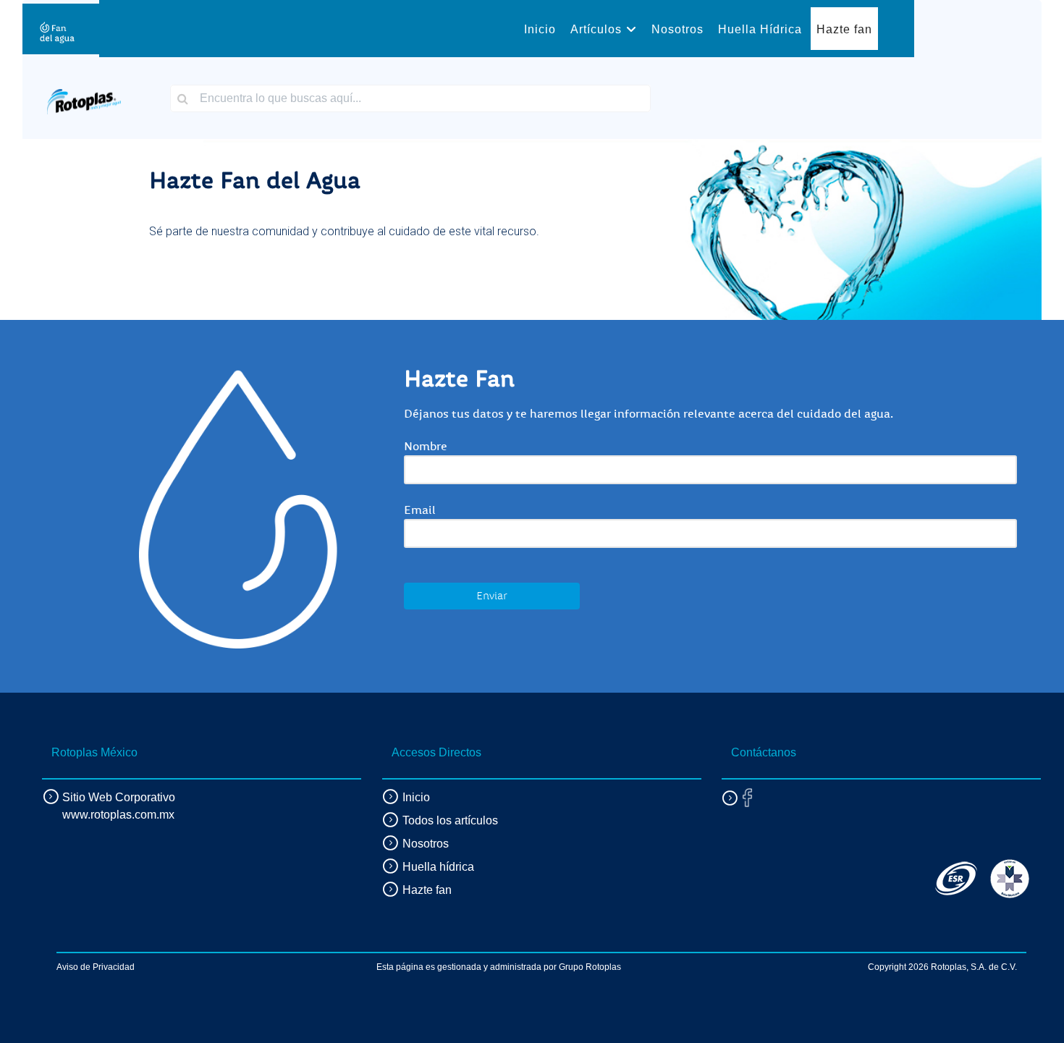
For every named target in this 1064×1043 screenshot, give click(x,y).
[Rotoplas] (84, 97)
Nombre (425, 446)
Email (420, 510)
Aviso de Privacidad (95, 967)
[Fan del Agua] (57, 28)
